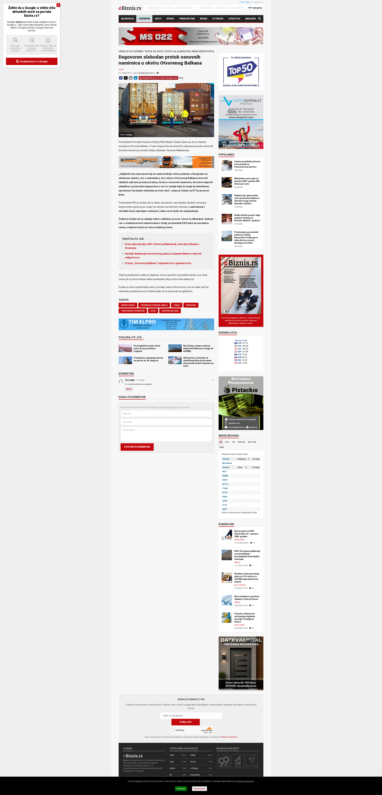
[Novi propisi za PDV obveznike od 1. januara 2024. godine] (227, 535)
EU (171, 775)
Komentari (126, 373)
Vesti (158, 18)
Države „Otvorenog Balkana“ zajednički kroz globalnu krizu (158, 263)
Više (181, 78)
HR (233, 442)
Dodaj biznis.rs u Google (33, 61)
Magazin (250, 18)
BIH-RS (241, 442)
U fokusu (217, 18)
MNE (222, 447)
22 (252, 588)
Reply (129, 389)
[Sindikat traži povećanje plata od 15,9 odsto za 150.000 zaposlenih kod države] (227, 577)
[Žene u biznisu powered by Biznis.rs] (251, 761)
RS (221, 442)
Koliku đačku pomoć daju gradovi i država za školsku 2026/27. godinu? (247, 218)
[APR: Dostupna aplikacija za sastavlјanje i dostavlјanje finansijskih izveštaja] (227, 555)
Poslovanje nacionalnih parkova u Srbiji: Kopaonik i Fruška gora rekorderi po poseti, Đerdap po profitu (246, 237)
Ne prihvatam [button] (199, 789)
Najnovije (127, 18)
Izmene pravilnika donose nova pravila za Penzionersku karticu (247, 164)
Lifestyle (234, 18)
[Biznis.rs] (133, 755)
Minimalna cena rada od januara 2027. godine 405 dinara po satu (246, 181)
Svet (172, 762)
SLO (227, 442)
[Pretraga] (259, 18)
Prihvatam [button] (181, 789)
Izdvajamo (239, 540)
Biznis (203, 18)
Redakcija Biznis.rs (147, 73)
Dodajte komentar (132, 397)
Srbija (237, 562)
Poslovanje (195, 775)
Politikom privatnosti (228, 737)
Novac (170, 18)
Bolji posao (240, 585)
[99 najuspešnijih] (224, 761)
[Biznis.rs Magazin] (241, 285)
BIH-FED (252, 442)
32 (253, 543)
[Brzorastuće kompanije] (237, 761)
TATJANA (130, 380)
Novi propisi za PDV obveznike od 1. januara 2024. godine (246, 534)
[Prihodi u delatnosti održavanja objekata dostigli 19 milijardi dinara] (227, 617)
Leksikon (144, 18)
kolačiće (139, 781)
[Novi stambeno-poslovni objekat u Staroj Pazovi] (227, 600)
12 (252, 605)
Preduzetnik (187, 18)
